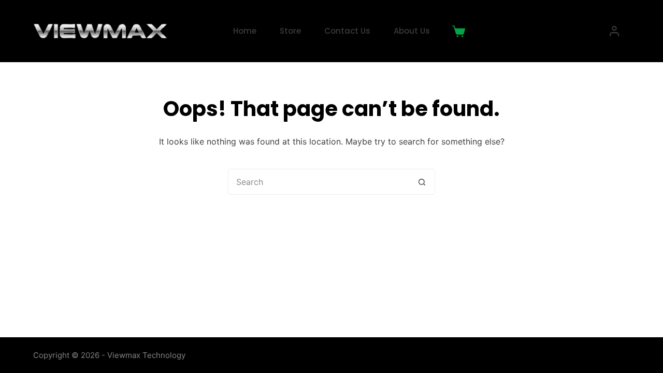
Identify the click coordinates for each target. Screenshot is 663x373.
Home (244, 30)
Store (290, 30)
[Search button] (422, 182)
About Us (412, 30)
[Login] (614, 31)
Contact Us (347, 30)
